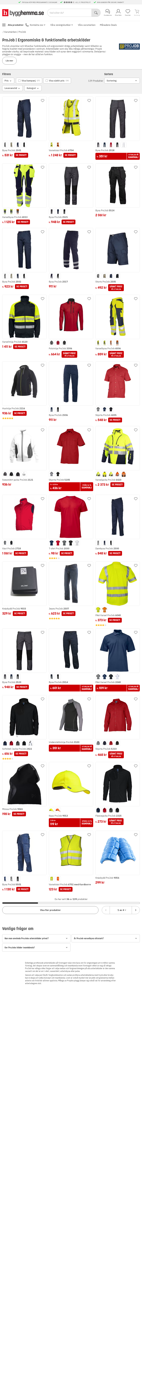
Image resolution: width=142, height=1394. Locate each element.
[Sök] (96, 13)
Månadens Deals (108, 25)
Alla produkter (16, 25)
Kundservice (108, 15)
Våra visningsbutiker (60, 25)
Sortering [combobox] (112, 80)
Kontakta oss (36, 25)
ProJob (22, 31)
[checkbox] (29, 81)
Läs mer (9, 60)
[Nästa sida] (136, 910)
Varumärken (10, 31)
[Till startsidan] (23, 12)
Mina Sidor (118, 15)
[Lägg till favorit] (42, 100)
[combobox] (121, 910)
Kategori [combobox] (31, 88)
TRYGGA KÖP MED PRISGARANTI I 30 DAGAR (39, 2)
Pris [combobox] (7, 80)
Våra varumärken (86, 25)
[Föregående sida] (106, 910)
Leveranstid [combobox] (11, 88)
